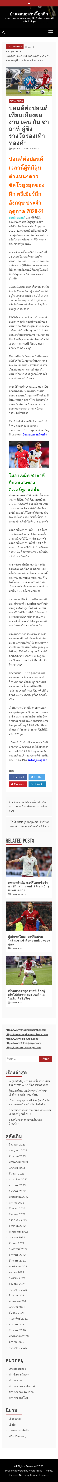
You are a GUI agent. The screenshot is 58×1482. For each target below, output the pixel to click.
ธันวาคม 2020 (17, 1330)
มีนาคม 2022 (16, 1243)
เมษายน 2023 (17, 1167)
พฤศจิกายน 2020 (19, 1336)
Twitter (37, 777)
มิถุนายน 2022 (17, 1225)
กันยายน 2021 (17, 1278)
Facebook (19, 777)
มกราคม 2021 (17, 1324)
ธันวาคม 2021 (17, 1260)
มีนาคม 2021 (16, 1312)
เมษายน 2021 (17, 1307)
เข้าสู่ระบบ (15, 1418)
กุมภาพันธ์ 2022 (18, 1249)
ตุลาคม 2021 (16, 1272)
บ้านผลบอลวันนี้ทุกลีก (29, 13)
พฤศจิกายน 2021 (19, 1266)
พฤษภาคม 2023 (18, 1162)
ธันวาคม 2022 (17, 1191)
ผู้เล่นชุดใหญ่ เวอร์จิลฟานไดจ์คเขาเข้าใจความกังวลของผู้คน (29, 940)
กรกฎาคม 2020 (18, 1347)
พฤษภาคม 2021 (18, 1301)
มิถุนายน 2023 (17, 1156)
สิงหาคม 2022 (17, 1214)
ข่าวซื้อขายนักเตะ (19, 1374)
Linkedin (38, 784)
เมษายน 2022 (17, 1237)
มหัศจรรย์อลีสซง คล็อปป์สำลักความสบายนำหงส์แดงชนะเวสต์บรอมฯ (28, 806)
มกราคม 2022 (17, 1254)
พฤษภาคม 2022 (18, 1231)
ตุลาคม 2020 (16, 1341)
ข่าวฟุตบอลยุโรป (18, 1397)
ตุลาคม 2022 (16, 1202)
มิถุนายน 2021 (17, 1295)
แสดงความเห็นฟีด (19, 1430)
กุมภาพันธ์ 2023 (18, 1179)
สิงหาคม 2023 (17, 1144)
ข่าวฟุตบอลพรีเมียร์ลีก (21, 1392)
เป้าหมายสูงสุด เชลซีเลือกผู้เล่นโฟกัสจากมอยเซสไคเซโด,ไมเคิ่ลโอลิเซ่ (26, 994)
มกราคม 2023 (17, 1185)
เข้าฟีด (12, 1424)
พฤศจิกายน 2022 (19, 1196)
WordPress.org (17, 1436)
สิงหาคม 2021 (17, 1283)
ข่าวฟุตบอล (16, 100)
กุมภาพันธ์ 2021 (18, 1318)
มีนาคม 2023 (16, 1173)
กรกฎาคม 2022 (18, 1220)
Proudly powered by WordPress (24, 1470)
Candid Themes (39, 1475)
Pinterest (19, 784)
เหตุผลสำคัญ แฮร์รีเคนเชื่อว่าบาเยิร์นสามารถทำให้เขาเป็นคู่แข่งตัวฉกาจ (29, 886)
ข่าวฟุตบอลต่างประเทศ (22, 1386)
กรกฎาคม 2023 (18, 1150)
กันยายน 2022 (17, 1208)
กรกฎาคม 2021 (18, 1289)
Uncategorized (17, 1368)
